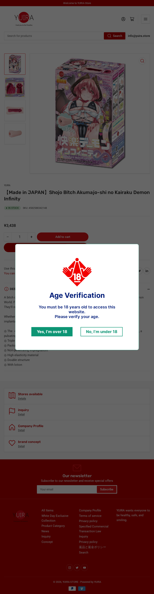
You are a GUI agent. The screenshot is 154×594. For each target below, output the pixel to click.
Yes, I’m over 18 (52, 331)
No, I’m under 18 (101, 331)
